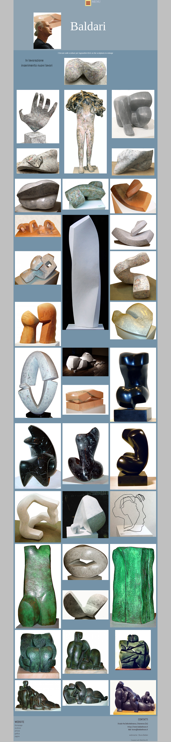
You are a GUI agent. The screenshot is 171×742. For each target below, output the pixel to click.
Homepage (18, 725)
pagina (17, 736)
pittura (17, 731)
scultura (18, 728)
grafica (17, 733)
